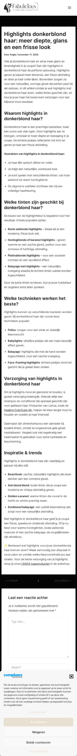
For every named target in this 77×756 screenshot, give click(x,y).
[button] (71, 676)
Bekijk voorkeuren (38, 742)
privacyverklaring (38, 751)
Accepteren (38, 722)
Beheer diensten (37, 712)
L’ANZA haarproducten (35, 563)
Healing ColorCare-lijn (18, 410)
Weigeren (38, 732)
